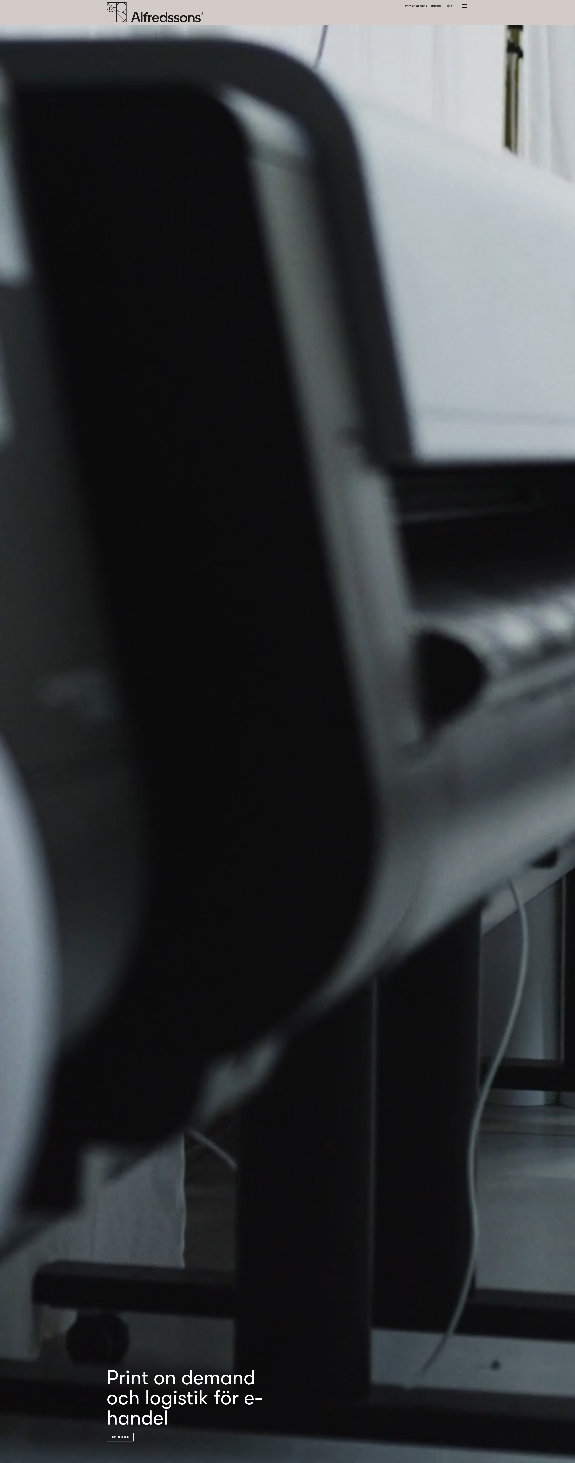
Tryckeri (436, 5)
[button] (451, 6)
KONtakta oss (120, 1437)
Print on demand (416, 5)
